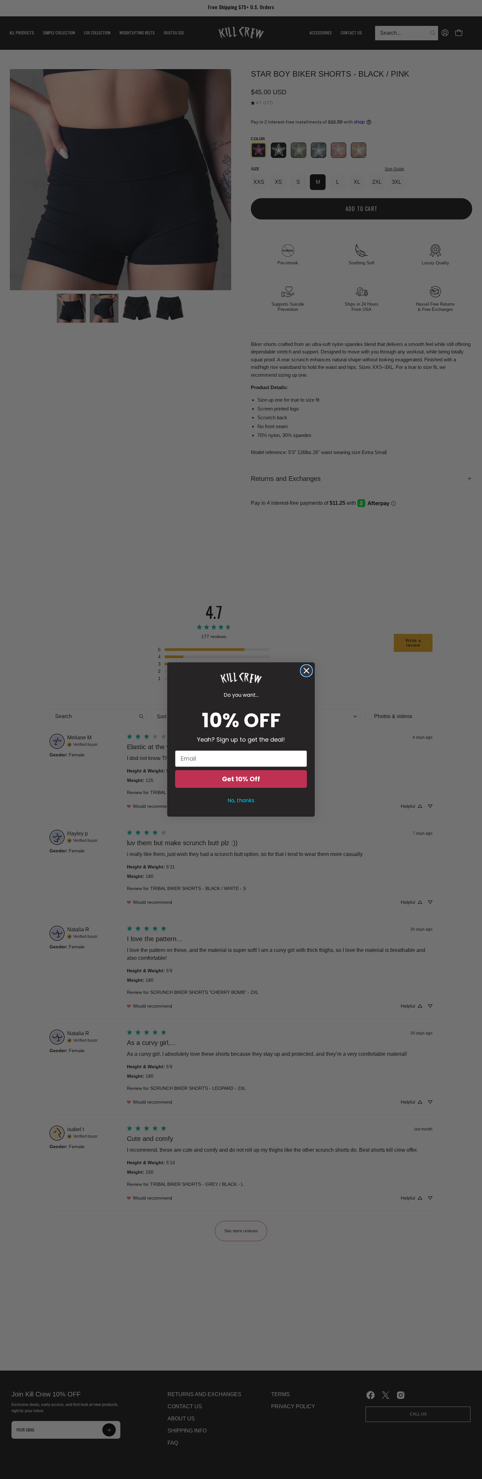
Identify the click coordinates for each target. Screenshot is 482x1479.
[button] (241, 678)
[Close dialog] (306, 670)
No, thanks (241, 800)
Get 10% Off (241, 779)
